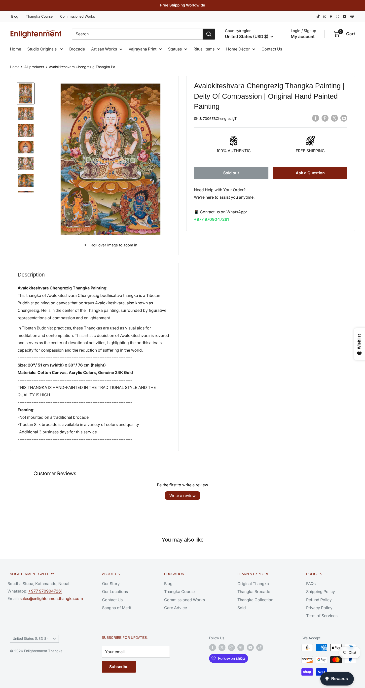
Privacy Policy (319, 607)
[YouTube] (345, 16)
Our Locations (115, 591)
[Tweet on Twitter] (334, 118)
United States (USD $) (30, 639)
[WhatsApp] (324, 16)
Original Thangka (253, 583)
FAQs (311, 583)
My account (303, 36)
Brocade (77, 48)
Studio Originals (42, 48)
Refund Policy (319, 599)
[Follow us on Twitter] (222, 647)
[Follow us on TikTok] (259, 647)
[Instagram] (337, 16)
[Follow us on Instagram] (231, 647)
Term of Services (321, 615)
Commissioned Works (77, 16)
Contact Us (271, 48)
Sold (241, 607)
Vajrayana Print (142, 48)
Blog (14, 16)
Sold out (231, 172)
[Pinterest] (352, 16)
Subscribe (118, 666)
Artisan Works (104, 48)
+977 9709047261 (211, 219)
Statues (175, 48)
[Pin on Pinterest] (325, 118)
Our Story (111, 583)
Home (15, 48)
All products (34, 67)
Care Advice (175, 607)
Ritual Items (204, 48)
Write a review (182, 495)
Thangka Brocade (253, 591)
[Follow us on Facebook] (212, 647)
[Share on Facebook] (315, 118)
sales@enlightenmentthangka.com (51, 598)
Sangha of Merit (116, 607)
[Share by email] (343, 118)
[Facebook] (331, 16)
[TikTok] (318, 16)
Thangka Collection (255, 599)
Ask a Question (310, 172)
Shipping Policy (320, 591)
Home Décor (238, 48)
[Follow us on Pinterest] (240, 647)
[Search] (209, 34)
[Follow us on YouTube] (250, 647)
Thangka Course (39, 16)
